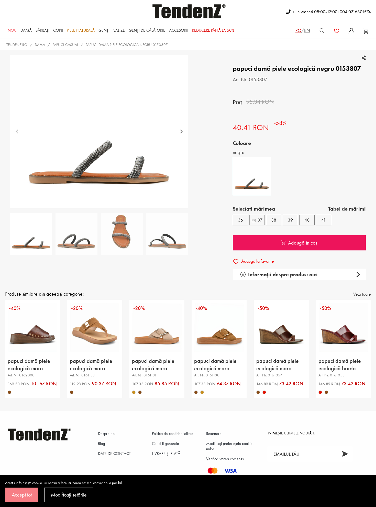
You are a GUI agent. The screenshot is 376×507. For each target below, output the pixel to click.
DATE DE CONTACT (114, 453)
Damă (26, 30)
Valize (119, 30)
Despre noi (106, 433)
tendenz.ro (16, 44)
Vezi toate (362, 294)
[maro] (9, 392)
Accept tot (22, 494)
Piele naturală (81, 30)
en (307, 30)
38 (273, 220)
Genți (103, 30)
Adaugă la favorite (257, 261)
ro (298, 30)
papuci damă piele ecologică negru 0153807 (127, 44)
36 (240, 220)
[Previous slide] (17, 131)
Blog (101, 443)
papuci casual (65, 44)
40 (306, 220)
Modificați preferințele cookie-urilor (230, 446)
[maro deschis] (133, 392)
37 (259, 220)
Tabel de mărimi (347, 208)
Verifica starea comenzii (225, 459)
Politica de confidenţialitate (172, 433)
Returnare (214, 433)
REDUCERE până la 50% (213, 30)
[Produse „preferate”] (337, 30)
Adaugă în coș (302, 242)
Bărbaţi (42, 30)
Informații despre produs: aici (283, 274)
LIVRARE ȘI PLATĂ (166, 453)
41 (323, 220)
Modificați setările (69, 494)
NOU (12, 30)
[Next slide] (181, 131)
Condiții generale (165, 443)
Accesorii (178, 30)
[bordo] (264, 392)
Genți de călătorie (147, 30)
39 (290, 220)
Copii (58, 30)
